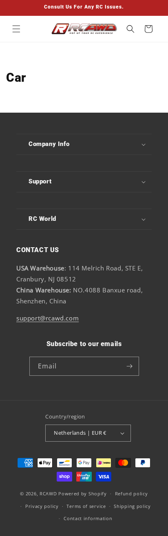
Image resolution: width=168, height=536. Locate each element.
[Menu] (16, 29)
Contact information (88, 518)
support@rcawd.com (47, 318)
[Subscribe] (130, 366)
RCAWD (48, 493)
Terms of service (86, 506)
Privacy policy (42, 506)
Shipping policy (132, 506)
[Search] (130, 29)
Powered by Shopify (82, 493)
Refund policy (131, 493)
